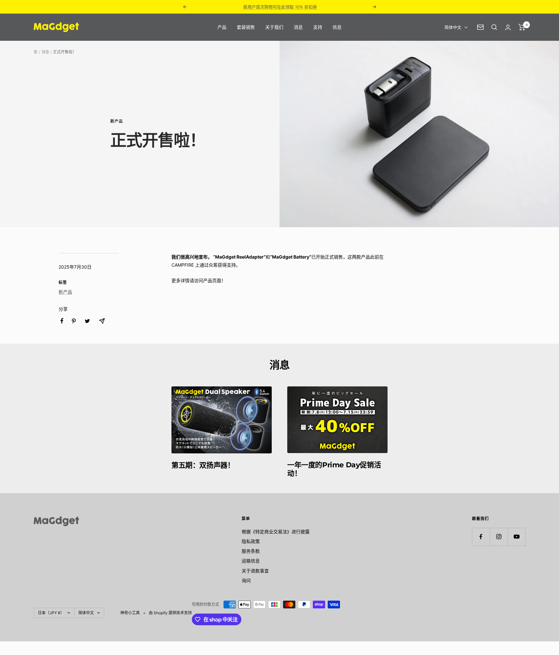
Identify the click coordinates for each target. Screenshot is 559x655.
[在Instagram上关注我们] (499, 537)
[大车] (522, 27)
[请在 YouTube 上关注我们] (516, 537)
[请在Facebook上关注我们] (481, 537)
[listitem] (61, 321)
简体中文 (452, 27)
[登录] (508, 27)
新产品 (116, 121)
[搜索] (494, 27)
